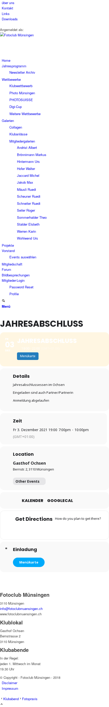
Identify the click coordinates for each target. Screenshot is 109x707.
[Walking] (64, 529)
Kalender (32, 500)
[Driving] (44, 529)
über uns (8, 2)
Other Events (27, 481)
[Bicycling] (74, 529)
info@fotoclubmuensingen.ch (21, 608)
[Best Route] (34, 529)
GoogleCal (60, 500)
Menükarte (28, 562)
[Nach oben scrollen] (1, 704)
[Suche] (3, 300)
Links (6, 13)
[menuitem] (55, 2)
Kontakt (7, 8)
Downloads (10, 19)
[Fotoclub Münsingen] (38, 35)
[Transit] (54, 529)
